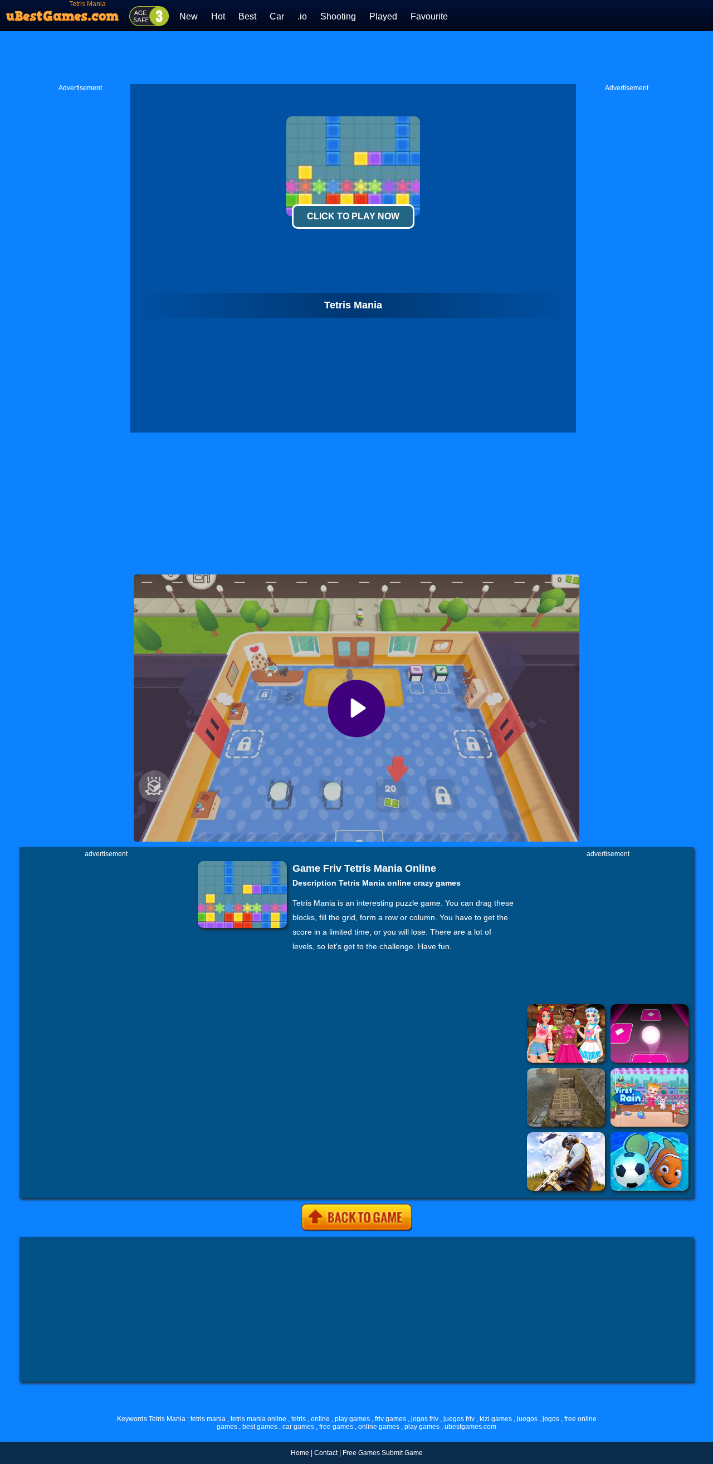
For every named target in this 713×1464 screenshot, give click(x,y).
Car (277, 16)
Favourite (429, 16)
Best (247, 16)
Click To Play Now (353, 216)
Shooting (338, 16)
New (188, 16)
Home (300, 1453)
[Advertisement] (356, 56)
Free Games (361, 1453)
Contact (326, 1453)
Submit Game (402, 1453)
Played (383, 16)
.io (302, 16)
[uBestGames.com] (63, 13)
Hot (218, 16)
